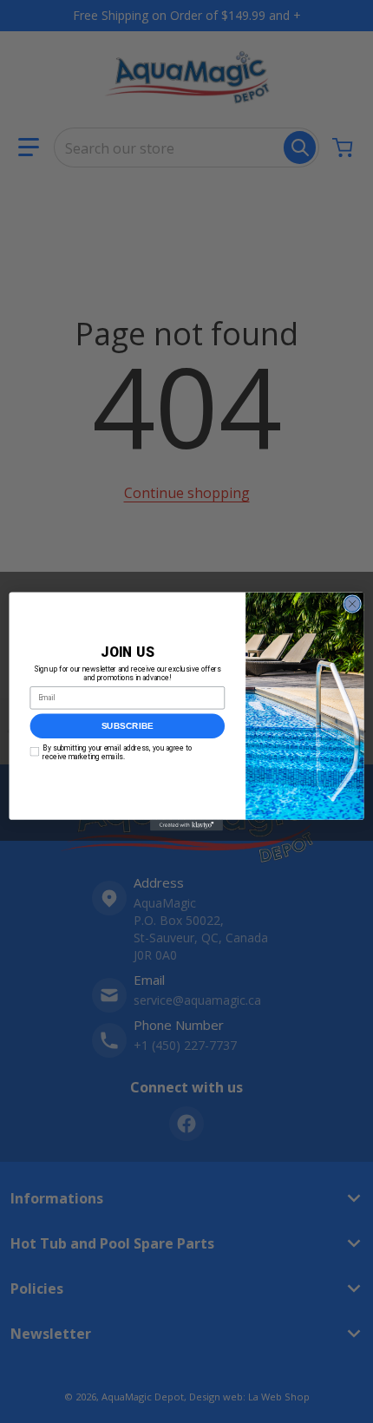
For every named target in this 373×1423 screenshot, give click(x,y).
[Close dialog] (352, 604)
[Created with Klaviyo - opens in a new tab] (186, 825)
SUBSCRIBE (127, 726)
